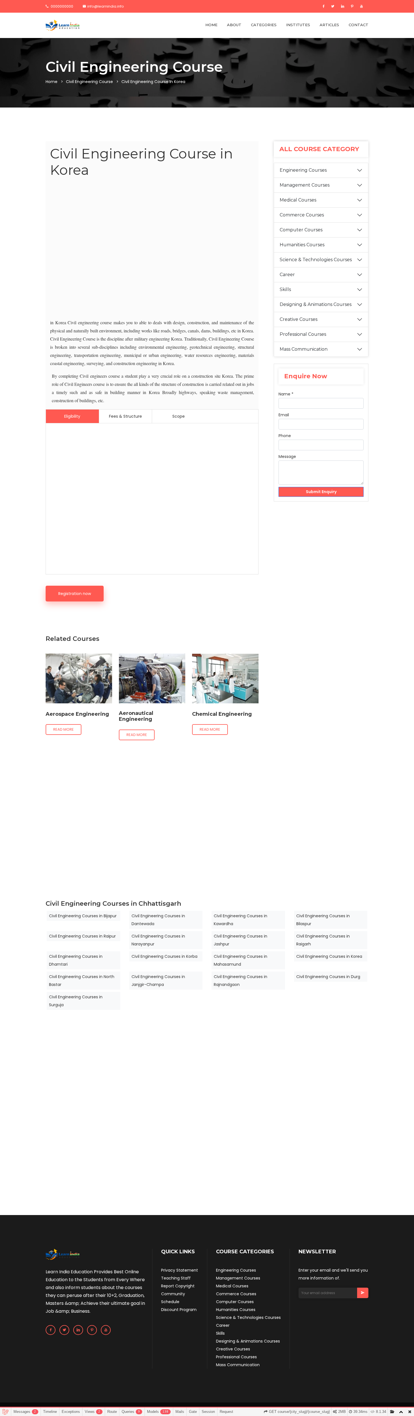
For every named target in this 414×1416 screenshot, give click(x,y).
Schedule (170, 1302)
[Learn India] (62, 25)
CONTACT (358, 25)
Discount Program (179, 1309)
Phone (285, 436)
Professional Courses (303, 334)
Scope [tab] (178, 416)
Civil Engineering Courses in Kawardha (240, 920)
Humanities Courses (302, 244)
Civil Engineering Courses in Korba (164, 956)
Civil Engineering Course (89, 82)
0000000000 (61, 6)
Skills (285, 289)
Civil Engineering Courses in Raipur (82, 936)
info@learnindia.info (105, 6)
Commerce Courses (302, 215)
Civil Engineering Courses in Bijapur (83, 916)
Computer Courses (301, 229)
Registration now (74, 593)
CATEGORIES (264, 25)
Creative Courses (298, 319)
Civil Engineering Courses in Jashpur (240, 940)
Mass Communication (304, 349)
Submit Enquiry (321, 492)
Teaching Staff (176, 1278)
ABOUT (234, 25)
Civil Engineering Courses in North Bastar (81, 980)
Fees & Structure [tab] (125, 416)
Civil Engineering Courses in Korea (329, 956)
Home (51, 82)
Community (173, 1294)
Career (287, 274)
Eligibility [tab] (72, 416)
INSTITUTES (298, 25)
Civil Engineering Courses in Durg (328, 976)
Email (284, 415)
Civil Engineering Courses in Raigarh (323, 940)
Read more (63, 729)
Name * (286, 394)
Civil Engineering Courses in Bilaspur (323, 920)
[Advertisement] (152, 249)
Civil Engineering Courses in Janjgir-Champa (158, 980)
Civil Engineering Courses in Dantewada (158, 920)
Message (287, 456)
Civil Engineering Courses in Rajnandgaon (240, 980)
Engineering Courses (303, 170)
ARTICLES (329, 25)
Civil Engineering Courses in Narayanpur (158, 940)
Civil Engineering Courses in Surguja (76, 1001)
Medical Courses (298, 200)
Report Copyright (178, 1286)
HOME (211, 25)
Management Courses (305, 185)
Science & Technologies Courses (316, 259)
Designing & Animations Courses (315, 304)
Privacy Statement (179, 1270)
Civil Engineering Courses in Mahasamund (240, 960)
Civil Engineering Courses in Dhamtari (76, 960)
